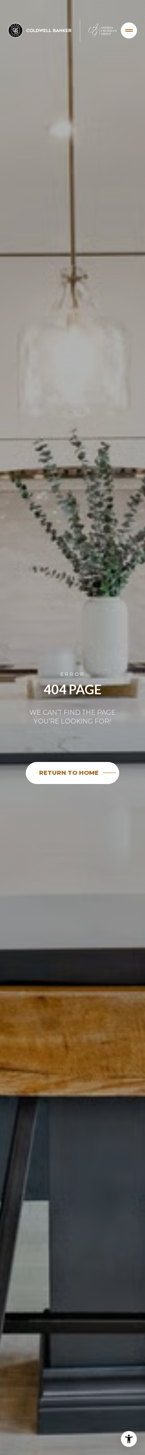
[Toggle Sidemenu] (129, 30)
